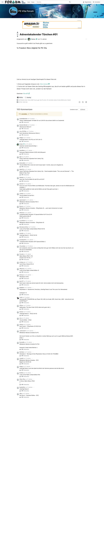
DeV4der (22, 352)
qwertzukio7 (23, 200)
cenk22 (21, 193)
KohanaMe (22, 163)
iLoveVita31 (23, 220)
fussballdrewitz (23, 118)
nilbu (21, 393)
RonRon (22, 372)
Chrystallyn (22, 246)
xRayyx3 (22, 268)
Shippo (21, 137)
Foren (32, 2)
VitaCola (22, 212)
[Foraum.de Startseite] (16, 2)
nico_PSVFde (23, 131)
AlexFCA (22, 169)
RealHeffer (22, 387)
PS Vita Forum (26, 11)
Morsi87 (25, 93)
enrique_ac (22, 262)
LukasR (21, 358)
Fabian (21, 144)
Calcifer (22, 233)
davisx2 (21, 183)
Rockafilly (22, 342)
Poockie (22, 254)
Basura (21, 206)
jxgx (21, 156)
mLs (21, 318)
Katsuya (22, 274)
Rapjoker (22, 287)
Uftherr (21, 305)
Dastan (21, 311)
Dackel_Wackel (23, 125)
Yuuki (21, 297)
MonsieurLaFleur (24, 227)
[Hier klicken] (44, 84)
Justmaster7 (23, 330)
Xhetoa (21, 324)
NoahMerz (22, 150)
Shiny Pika (22, 379)
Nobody (22, 177)
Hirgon (21, 366)
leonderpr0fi (23, 239)
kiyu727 (22, 281)
